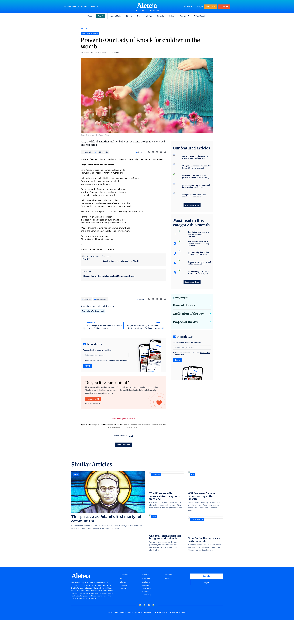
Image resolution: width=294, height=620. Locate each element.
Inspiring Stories (116, 16)
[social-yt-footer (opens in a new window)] (140, 605)
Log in (200, 7)
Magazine (145, 585)
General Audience (197, 519)
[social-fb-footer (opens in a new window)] (145, 605)
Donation (145, 592)
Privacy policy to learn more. (119, 360)
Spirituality (161, 16)
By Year (167, 579)
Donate (222, 6)
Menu (90, 16)
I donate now (91, 399)
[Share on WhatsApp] (165, 152)
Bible (192, 474)
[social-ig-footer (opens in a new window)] (154, 605)
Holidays (172, 16)
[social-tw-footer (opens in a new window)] (149, 605)
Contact (165, 612)
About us (130, 612)
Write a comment (123, 444)
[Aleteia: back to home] (147, 5)
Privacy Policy (175, 612)
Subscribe (209, 6)
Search (95, 7)
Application (146, 582)
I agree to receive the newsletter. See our (107, 360)
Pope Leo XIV (184, 16)
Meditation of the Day (188, 313)
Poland (76, 474)
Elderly (154, 517)
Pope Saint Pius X (154, 10)
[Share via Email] (161, 152)
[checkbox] (83, 360)
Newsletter (146, 579)
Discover (129, 16)
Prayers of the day (185, 322)
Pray (99, 16)
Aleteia (104, 52)
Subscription (146, 588)
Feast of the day (184, 305)
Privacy (184, 612)
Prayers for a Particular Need (93, 311)
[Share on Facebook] (149, 152)
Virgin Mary (156, 474)
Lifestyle (149, 16)
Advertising (146, 595)
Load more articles (192, 205)
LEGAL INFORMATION (143, 612)
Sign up (87, 365)
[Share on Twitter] (157, 152)
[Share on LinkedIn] (153, 152)
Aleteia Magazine (200, 16)
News (139, 16)
